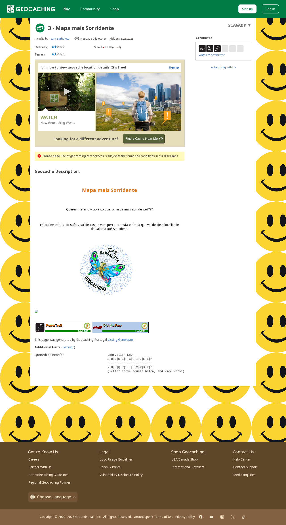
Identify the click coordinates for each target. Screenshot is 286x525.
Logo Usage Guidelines (116, 459)
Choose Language (54, 496)
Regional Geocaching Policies (49, 482)
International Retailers (188, 467)
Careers (34, 459)
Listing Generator (120, 339)
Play (66, 8)
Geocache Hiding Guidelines (48, 475)
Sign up (247, 9)
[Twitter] (233, 517)
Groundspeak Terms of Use (153, 516)
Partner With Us (39, 467)
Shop (114, 8)
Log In (270, 9)
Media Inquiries (244, 475)
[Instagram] (222, 517)
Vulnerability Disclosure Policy (121, 475)
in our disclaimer (166, 156)
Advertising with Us (223, 67)
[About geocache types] (40, 28)
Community (90, 8)
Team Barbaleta (59, 39)
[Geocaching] (31, 8)
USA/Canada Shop (185, 459)
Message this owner (93, 39)
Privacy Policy (185, 516)
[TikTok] (243, 517)
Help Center (241, 459)
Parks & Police (110, 467)
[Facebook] (200, 517)
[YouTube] (211, 517)
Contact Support (245, 467)
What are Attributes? (212, 55)
